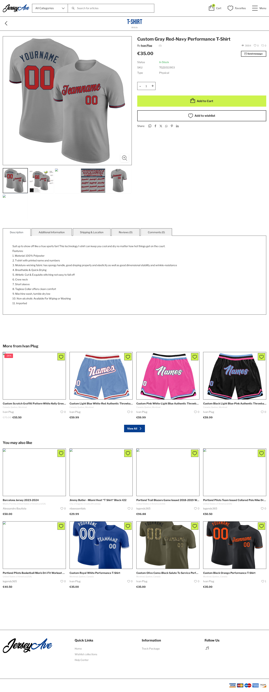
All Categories (44, 8)
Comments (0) (156, 232)
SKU (140, 67)
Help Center (82, 659)
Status (141, 62)
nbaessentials (78, 508)
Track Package (151, 648)
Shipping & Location (91, 232)
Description (16, 232)
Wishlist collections (86, 654)
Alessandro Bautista (14, 508)
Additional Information (52, 232)
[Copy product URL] (149, 126)
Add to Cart (205, 101)
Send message (255, 53)
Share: (141, 125)
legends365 (143, 508)
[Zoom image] (125, 158)
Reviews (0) (125, 232)
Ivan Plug (146, 45)
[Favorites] (61, 356)
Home (78, 648)
